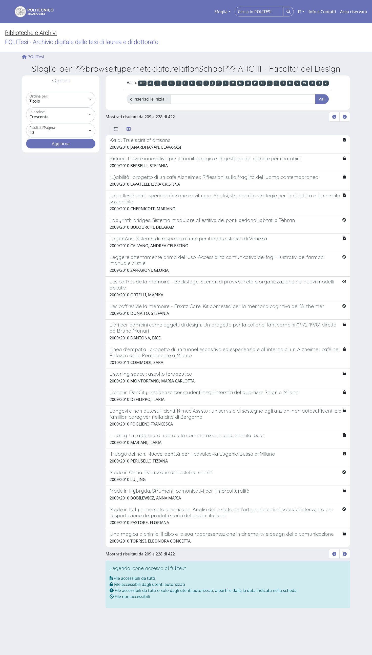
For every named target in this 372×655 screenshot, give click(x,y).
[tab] (116, 129)
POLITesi (35, 57)
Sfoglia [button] (221, 11)
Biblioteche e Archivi (31, 32)
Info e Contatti (322, 11)
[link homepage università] (31, 11)
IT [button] (299, 11)
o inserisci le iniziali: (149, 99)
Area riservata (353, 11)
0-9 (142, 83)
